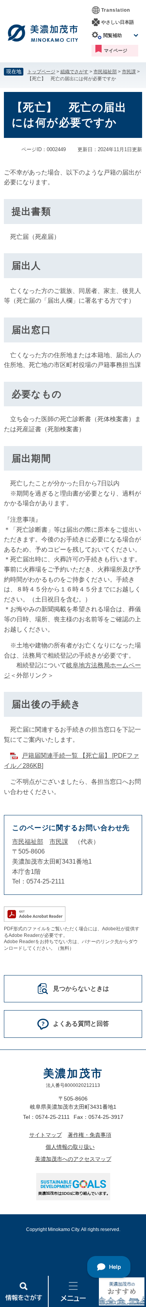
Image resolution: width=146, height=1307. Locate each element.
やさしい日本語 (117, 22)
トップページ (41, 71)
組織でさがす (74, 71)
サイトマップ (45, 1135)
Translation (115, 10)
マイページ (115, 50)
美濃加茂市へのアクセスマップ (73, 1159)
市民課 (129, 71)
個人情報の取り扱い (70, 1147)
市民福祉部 (105, 71)
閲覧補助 (112, 35)
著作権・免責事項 (89, 1135)
